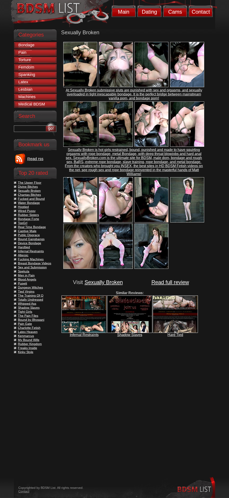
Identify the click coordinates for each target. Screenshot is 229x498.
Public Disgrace (29, 235)
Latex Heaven (28, 332)
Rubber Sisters (28, 215)
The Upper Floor (29, 182)
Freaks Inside (27, 348)
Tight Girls (25, 311)
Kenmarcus (26, 336)
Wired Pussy (27, 211)
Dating (149, 12)
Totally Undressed (30, 299)
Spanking (26, 74)
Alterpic (23, 255)
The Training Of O (30, 295)
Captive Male (27, 231)
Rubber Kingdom (30, 344)
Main (123, 12)
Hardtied (24, 247)
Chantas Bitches (29, 194)
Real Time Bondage (32, 227)
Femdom (26, 67)
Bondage (26, 45)
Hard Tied (175, 335)
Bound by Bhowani (31, 319)
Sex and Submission (32, 267)
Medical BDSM (31, 104)
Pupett (22, 283)
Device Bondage (29, 243)
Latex (23, 82)
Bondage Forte (28, 219)
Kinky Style (25, 352)
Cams (175, 12)
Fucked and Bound (31, 198)
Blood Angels (27, 279)
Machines (27, 97)
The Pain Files (28, 315)
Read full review (170, 282)
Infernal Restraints (84, 335)
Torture (24, 60)
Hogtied (23, 207)
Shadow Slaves (129, 335)
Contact (201, 12)
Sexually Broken (104, 282)
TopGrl (22, 223)
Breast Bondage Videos (34, 263)
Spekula (23, 271)
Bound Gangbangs (31, 239)
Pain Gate (25, 324)
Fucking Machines (31, 259)
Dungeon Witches (30, 287)
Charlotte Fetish (29, 328)
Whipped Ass (27, 303)
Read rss (35, 159)
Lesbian (25, 89)
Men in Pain (26, 275)
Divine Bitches (28, 186)
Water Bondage (29, 203)
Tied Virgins (26, 291)
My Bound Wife (28, 340)
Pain (22, 52)
